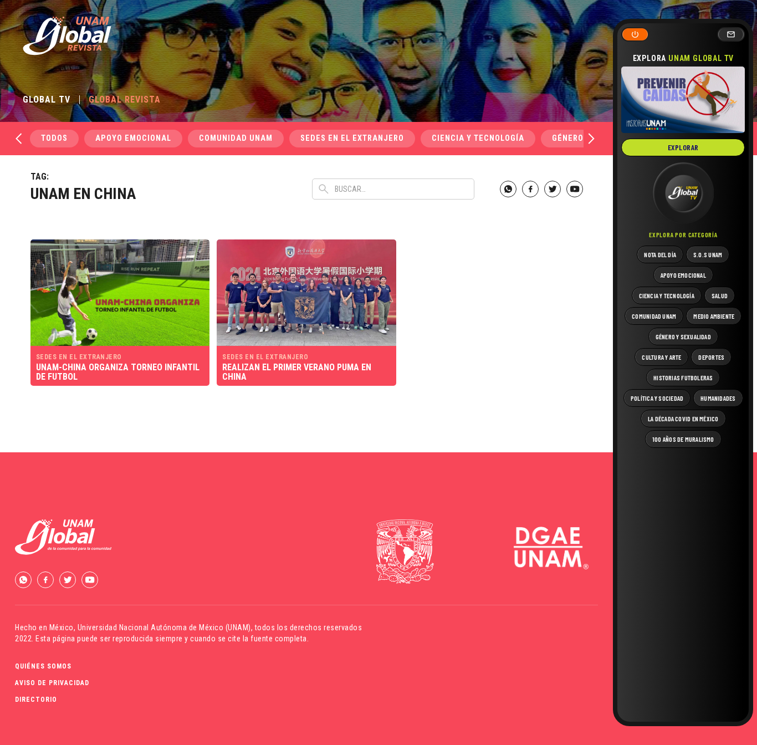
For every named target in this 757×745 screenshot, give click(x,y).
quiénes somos (43, 666)
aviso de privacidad (52, 683)
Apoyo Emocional (133, 138)
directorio (36, 699)
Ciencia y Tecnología (478, 138)
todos (54, 138)
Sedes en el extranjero (352, 138)
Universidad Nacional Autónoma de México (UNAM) (164, 627)
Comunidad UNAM (236, 138)
